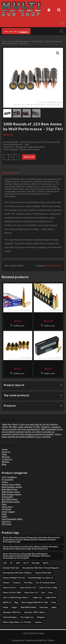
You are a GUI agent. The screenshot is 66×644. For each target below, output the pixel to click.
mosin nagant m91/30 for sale (34, 602)
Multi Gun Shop (36, 633)
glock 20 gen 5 (9, 588)
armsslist (36, 563)
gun (43, 592)
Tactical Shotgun (10, 617)
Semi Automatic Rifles (12, 519)
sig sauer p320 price (12, 612)
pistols (5, 607)
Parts (4, 514)
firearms (17, 583)
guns (50, 592)
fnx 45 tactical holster (45, 583)
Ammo (11, 41)
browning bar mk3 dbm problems (17, 573)
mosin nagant (8, 512)
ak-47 (25, 563)
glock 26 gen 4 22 (28, 588)
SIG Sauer (7, 524)
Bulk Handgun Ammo (12, 487)
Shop (4, 454)
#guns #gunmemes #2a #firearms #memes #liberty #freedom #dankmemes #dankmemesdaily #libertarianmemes (30, 548)
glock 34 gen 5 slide (12, 592)
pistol (53, 602)
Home (4, 41)
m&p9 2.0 (7, 602)
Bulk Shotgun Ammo (11, 494)
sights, (54, 607)
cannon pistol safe (43, 573)
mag (16, 602)
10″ (11, 563)
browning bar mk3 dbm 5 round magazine (41, 568)
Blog (4, 464)
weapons (41, 617)
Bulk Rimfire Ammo (11, 492)
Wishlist (5, 462)
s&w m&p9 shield (28, 607)
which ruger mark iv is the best (17, 622)
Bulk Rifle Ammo (22, 41)
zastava (38, 622)
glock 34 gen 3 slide (48, 588)
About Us (6, 452)
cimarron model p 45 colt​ (14, 578)
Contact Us (7, 459)
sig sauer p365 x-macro (34, 612)
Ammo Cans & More (11, 485)
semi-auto (43, 607)
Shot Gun (6, 522)
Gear (4, 504)
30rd (18, 563)
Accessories (7, 480)
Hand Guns (7, 507)
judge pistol (50, 597)
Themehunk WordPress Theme (39, 640)
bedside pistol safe (11, 568)
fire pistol (28, 583)
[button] (58, 53)
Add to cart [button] (19, 325)
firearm (6, 583)
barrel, (46, 563)
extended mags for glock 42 (40, 578)
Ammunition (7, 497)
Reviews (6, 457)
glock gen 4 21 (31, 592)
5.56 (5, 563)
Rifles (4, 517)
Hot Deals (6, 509)
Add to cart (29, 157)
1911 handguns (9, 477)
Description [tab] (10, 170)
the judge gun (27, 617)
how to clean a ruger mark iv (16, 597)
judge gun (37, 597)
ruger (14, 607)
